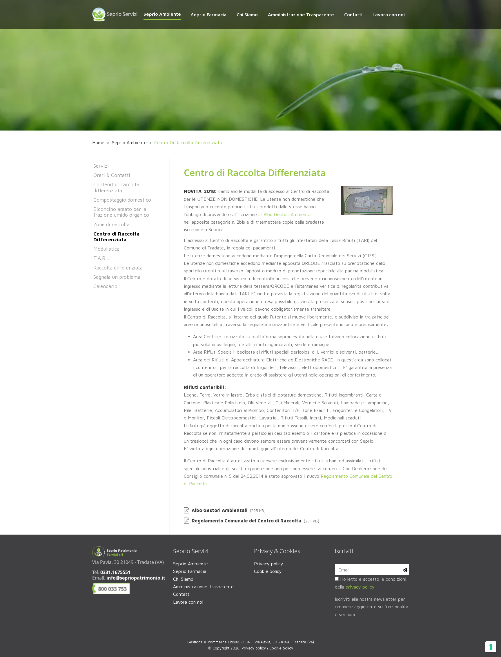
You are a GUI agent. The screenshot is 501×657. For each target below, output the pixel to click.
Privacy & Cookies (277, 551)
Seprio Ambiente (129, 142)
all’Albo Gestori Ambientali (285, 214)
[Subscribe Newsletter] (405, 569)
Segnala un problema (116, 277)
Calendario (105, 286)
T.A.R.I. (101, 258)
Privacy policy (268, 563)
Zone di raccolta (111, 224)
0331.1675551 (115, 572)
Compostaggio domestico (122, 200)
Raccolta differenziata (118, 268)
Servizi (101, 166)
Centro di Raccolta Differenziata (116, 236)
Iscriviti (344, 551)
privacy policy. (360, 586)
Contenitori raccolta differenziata (116, 187)
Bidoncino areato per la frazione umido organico (121, 212)
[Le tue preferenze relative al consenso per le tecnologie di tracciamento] (490, 646)
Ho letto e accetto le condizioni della (370, 582)
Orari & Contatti (111, 175)
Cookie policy (268, 571)
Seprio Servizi (190, 551)
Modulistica (106, 249)
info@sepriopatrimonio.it (135, 578)
